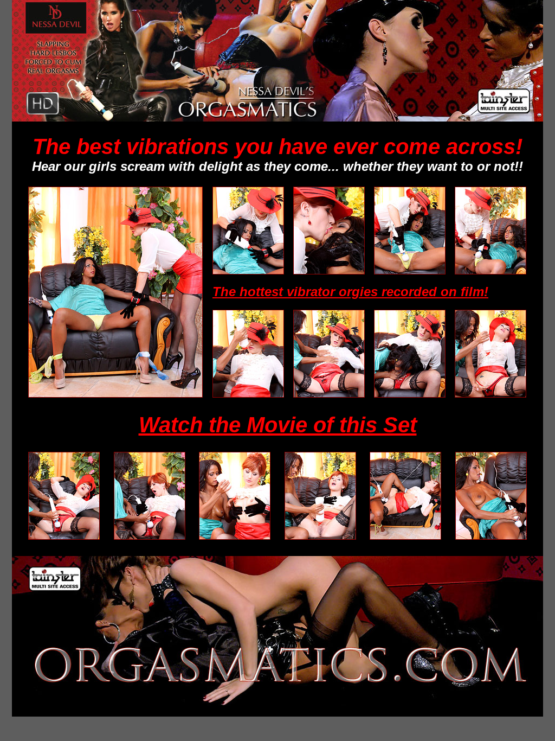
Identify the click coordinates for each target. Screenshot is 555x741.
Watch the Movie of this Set (278, 425)
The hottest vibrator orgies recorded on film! (350, 291)
